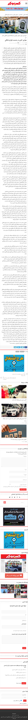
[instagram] (12, 497)
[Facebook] (17, 497)
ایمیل (25, 475)
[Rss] (19, 497)
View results (18, 683)
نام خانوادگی (24, 620)
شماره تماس (24, 624)
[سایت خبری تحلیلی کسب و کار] (14, 3)
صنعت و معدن (11, 43)
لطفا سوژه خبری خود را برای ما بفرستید (19, 634)
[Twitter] (15, 497)
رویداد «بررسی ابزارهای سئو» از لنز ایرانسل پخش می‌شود (18, 374)
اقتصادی (20, 14)
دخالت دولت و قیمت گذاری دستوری (18, 669)
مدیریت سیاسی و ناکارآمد (20, 672)
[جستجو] (5, 502)
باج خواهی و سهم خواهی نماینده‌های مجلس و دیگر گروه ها (15, 675)
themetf (14, 714)
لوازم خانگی (22, 351)
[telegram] (9, 497)
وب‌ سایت (25, 480)
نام (26, 470)
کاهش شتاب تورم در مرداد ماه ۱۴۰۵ (19, 439)
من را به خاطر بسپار (17, 701)
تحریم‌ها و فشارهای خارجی (20, 678)
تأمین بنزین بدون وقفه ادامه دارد (19, 400)
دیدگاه (25, 456)
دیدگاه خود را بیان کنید (21, 44)
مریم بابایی (17, 351)
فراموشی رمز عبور (23, 703)
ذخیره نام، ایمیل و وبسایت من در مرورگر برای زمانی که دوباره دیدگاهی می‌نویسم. (15, 485)
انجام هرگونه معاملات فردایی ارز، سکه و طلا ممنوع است (9, 378)
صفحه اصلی (25, 14)
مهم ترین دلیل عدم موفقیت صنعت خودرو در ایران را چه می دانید (15, 666)
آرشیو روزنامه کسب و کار (12, 575)
